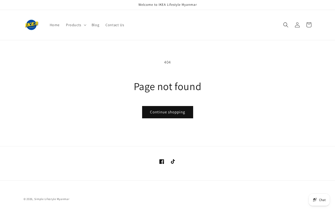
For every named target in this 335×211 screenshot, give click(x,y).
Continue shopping (167, 111)
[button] (75, 24)
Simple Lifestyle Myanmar (52, 199)
